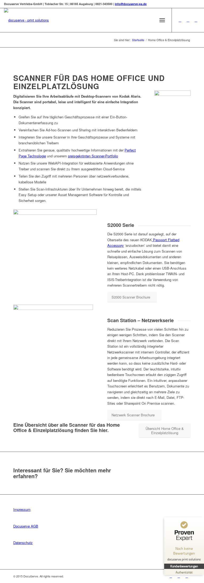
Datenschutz (23, 542)
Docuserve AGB (25, 526)
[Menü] (162, 20)
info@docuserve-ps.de (131, 4)
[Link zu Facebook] (180, 20)
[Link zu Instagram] (196, 20)
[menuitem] (150, 20)
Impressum (22, 509)
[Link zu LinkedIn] (188, 20)
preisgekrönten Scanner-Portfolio (93, 155)
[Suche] (150, 20)
